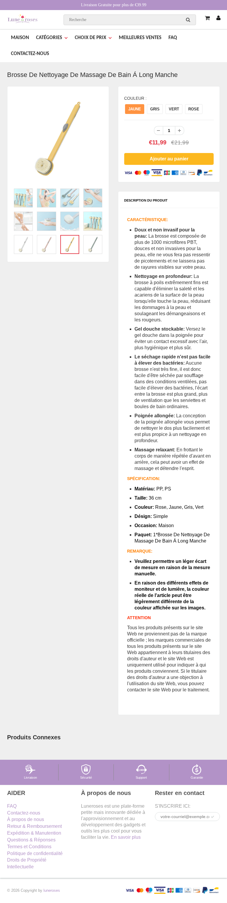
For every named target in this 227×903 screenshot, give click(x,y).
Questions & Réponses (31, 839)
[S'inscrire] (212, 817)
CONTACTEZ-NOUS (30, 53)
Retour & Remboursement (34, 826)
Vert (174, 109)
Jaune (134, 109)
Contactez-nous (23, 812)
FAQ (172, 37)
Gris (155, 109)
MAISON (20, 37)
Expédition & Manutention (34, 833)
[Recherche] (188, 19)
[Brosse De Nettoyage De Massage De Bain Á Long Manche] (58, 138)
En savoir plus (126, 837)
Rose (193, 109)
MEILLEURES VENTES (140, 37)
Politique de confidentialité (35, 853)
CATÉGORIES (49, 37)
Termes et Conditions (29, 846)
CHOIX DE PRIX (90, 37)
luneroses (51, 890)
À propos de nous (25, 819)
